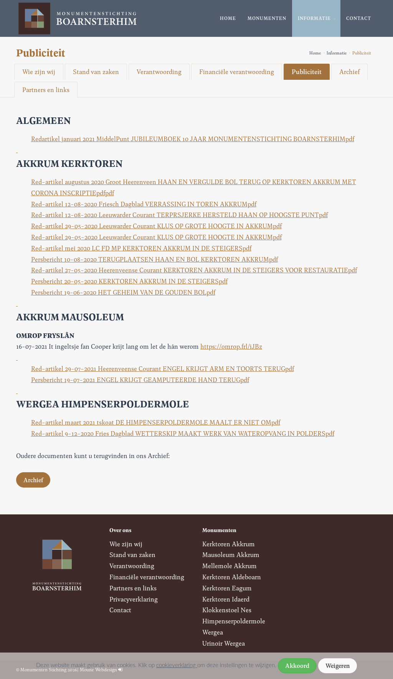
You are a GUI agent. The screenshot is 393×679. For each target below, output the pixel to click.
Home (228, 18)
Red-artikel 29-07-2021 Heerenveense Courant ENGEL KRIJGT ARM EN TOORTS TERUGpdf (162, 368)
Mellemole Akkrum (229, 565)
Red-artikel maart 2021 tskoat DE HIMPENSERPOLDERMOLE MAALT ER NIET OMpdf (155, 422)
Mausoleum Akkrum (230, 554)
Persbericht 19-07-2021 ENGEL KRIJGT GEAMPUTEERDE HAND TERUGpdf (140, 379)
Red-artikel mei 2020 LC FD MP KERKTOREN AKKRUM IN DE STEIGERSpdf (141, 248)
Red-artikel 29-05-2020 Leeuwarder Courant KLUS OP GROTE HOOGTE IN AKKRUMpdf (156, 225)
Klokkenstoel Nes (226, 609)
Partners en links (45, 89)
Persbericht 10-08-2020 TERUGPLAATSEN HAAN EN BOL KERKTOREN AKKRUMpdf (154, 259)
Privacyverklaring (133, 599)
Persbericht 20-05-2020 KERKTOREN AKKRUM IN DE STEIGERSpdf (129, 281)
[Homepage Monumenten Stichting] (77, 18)
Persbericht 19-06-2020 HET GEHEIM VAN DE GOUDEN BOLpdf (123, 292)
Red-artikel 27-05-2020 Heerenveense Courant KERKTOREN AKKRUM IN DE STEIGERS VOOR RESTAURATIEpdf (194, 269)
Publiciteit (307, 71)
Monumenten (267, 18)
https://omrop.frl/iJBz (231, 346)
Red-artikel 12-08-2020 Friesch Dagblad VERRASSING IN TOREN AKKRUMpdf (143, 203)
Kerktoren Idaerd (225, 599)
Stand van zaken (96, 71)
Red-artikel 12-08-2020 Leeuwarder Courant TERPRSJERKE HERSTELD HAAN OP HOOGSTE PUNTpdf (179, 214)
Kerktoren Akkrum (228, 543)
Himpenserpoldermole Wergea (233, 626)
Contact (358, 18)
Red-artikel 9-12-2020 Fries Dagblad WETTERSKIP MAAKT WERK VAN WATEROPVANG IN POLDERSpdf (182, 433)
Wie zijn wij (38, 71)
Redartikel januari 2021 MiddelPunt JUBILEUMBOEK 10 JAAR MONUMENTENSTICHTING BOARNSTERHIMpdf (192, 138)
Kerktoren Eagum (227, 587)
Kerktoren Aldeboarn (231, 576)
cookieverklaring (176, 665)
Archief (349, 71)
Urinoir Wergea (223, 643)
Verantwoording (159, 71)
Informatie (314, 18)
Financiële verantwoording (236, 71)
